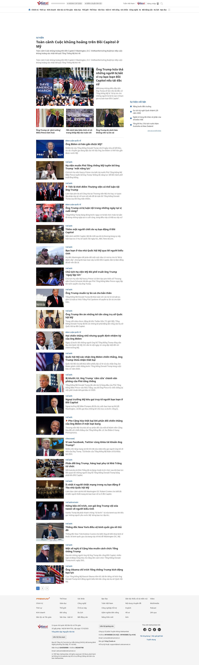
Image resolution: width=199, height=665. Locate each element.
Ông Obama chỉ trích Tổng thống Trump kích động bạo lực (94, 571)
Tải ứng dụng (145, 636)
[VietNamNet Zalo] (159, 631)
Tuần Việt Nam (129, 3)
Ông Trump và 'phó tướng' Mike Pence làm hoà (48, 131)
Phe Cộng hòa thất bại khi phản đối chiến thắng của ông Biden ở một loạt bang (94, 422)
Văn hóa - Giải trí (104, 10)
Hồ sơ (127, 612)
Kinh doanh (51, 10)
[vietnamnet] (43, 6)
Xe (140, 10)
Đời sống (115, 10)
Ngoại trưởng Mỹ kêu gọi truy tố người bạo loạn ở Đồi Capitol (94, 401)
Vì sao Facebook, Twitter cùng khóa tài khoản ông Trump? (94, 443)
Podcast (153, 608)
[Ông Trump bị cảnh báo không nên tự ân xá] (110, 118)
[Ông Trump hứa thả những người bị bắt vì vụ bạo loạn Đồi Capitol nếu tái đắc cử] (65, 87)
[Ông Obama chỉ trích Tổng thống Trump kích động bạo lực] (50, 574)
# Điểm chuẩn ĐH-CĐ (93, 3)
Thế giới (85, 10)
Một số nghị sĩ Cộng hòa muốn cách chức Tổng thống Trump (92, 550)
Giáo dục (77, 10)
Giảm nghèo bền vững (110, 612)
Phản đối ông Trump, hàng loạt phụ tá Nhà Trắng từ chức (94, 465)
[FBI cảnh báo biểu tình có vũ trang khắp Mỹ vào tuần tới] (80, 118)
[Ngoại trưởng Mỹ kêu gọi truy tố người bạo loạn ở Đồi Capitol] (50, 404)
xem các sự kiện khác (154, 131)
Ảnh (127, 617)
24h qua (153, 612)
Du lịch (156, 10)
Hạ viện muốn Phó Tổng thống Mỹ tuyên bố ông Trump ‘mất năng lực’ (93, 167)
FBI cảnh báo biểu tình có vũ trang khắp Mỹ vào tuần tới (79, 131)
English (128, 608)
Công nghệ (133, 10)
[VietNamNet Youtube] (149, 631)
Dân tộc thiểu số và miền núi (136, 599)
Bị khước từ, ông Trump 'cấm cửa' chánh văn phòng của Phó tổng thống (91, 380)
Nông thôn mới (107, 617)
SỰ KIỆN (40, 38)
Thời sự (43, 10)
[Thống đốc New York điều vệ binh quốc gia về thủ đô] (50, 532)
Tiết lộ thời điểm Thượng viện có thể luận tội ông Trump (92, 188)
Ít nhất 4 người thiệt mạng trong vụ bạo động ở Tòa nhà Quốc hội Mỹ (93, 486)
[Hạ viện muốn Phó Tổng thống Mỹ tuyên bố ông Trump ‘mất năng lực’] (50, 170)
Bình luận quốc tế (73, 141)
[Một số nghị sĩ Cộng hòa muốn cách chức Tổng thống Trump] (50, 553)
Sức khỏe (124, 10)
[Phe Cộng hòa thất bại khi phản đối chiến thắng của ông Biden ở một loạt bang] (50, 425)
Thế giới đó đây (72, 502)
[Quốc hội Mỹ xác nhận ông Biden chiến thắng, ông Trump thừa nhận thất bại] (50, 362)
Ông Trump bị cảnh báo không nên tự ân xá (107, 131)
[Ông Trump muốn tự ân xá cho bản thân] (50, 298)
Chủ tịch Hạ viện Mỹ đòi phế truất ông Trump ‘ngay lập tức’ (91, 273)
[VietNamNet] (29, 10)
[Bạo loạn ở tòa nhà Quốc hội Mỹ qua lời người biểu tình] (50, 255)
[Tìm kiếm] (161, 3)
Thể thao (93, 10)
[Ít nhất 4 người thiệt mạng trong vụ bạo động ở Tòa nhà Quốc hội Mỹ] (50, 489)
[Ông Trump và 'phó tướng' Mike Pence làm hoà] (50, 118)
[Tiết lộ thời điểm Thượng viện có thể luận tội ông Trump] (50, 191)
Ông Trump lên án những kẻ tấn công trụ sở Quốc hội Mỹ (94, 316)
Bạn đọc (163, 10)
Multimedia (154, 603)
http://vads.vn (110, 641)
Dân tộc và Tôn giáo (65, 10)
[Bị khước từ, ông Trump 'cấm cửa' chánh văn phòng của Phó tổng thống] (50, 383)
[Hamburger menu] (169, 9)
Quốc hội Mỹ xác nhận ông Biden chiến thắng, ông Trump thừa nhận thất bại (94, 358)
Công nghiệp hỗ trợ (109, 608)
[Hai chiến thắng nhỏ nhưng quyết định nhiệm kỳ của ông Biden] (50, 340)
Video (152, 599)
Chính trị (35, 10)
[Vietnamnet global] (141, 4)
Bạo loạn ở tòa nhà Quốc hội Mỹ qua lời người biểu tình (94, 252)
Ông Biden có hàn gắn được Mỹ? (84, 144)
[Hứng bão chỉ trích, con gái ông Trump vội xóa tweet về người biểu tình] (50, 510)
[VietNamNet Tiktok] (154, 631)
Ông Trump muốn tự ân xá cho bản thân (89, 293)
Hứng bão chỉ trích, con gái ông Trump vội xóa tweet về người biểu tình (92, 507)
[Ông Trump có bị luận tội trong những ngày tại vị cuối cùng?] (50, 213)
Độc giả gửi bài (157, 636)
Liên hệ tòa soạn (59, 637)
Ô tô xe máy (82, 608)
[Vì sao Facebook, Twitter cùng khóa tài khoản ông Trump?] (50, 447)
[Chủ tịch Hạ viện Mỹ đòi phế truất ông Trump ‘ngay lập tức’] (50, 276)
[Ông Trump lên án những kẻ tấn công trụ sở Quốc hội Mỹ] (50, 319)
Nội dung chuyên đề (133, 603)
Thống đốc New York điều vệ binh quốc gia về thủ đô (94, 529)
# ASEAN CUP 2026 (74, 3)
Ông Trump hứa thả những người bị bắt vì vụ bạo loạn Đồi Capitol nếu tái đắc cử (109, 76)
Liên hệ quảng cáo (107, 626)
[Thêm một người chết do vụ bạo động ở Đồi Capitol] (50, 234)
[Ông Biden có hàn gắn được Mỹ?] (50, 149)
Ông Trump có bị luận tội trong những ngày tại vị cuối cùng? (94, 209)
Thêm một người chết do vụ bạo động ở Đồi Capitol (90, 231)
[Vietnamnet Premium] (43, 599)
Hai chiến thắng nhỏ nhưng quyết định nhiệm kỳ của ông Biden (93, 337)
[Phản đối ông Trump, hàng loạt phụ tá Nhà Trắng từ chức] (50, 468)
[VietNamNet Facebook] (144, 631)
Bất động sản (147, 10)
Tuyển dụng (151, 639)
